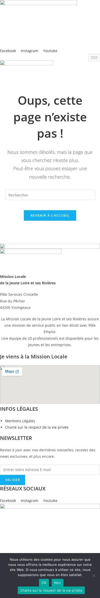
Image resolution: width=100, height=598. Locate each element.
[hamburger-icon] (94, 57)
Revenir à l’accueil (50, 215)
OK (44, 583)
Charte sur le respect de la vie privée (51, 590)
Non (57, 583)
